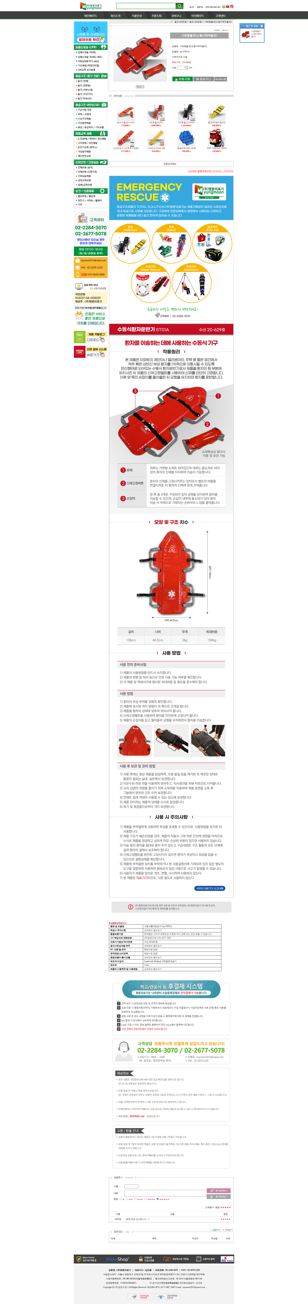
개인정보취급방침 (169, 1283)
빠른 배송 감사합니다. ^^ (138, 1219)
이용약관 (154, 1283)
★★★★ (151, 1199)
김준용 (199, 1283)
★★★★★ (164, 1199)
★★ (131, 1199)
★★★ (140, 1199)
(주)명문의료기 (122, 1287)
